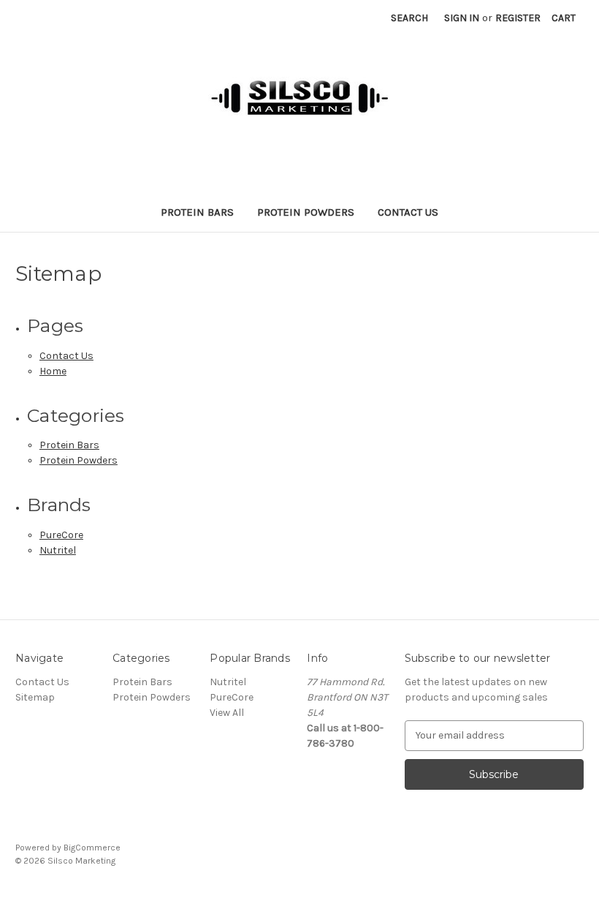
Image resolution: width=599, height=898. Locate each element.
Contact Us (408, 212)
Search (409, 18)
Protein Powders (305, 212)
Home (52, 371)
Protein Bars (197, 212)
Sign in (461, 18)
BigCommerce (92, 847)
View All (227, 712)
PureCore (61, 535)
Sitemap (35, 697)
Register (518, 18)
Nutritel (57, 550)
